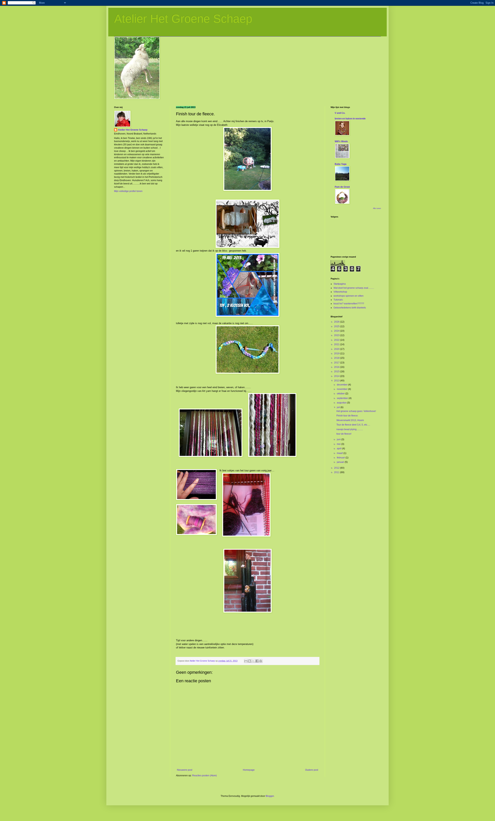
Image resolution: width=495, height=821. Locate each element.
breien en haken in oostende (350, 118)
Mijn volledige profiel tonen (128, 191)
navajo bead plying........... (349, 429)
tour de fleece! (343, 433)
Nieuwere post (184, 770)
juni (339, 439)
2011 (337, 472)
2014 (337, 376)
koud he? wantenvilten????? (349, 303)
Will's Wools (341, 141)
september (343, 398)
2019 (337, 353)
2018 (337, 358)
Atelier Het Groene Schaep (183, 18)
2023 (337, 335)
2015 (337, 371)
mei (339, 444)
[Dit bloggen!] (250, 661)
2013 (337, 380)
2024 (337, 331)
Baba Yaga (340, 164)
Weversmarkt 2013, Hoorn (350, 420)
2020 (337, 349)
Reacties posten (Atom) (204, 775)
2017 (337, 362)
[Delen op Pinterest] (261, 661)
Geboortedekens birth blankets (350, 307)
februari (341, 457)
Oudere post (311, 770)
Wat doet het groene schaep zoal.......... (354, 288)
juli (339, 407)
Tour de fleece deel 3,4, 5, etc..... (353, 424)
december (342, 384)
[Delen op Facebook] (257, 661)
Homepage (249, 770)
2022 (337, 340)
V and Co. (340, 113)
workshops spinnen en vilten (349, 295)
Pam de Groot (342, 187)
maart (340, 453)
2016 (337, 367)
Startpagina (340, 284)
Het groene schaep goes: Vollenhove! (356, 411)
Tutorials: (338, 299)
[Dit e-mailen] (246, 661)
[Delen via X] (253, 661)
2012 (337, 468)
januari (341, 462)
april (339, 448)
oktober (341, 393)
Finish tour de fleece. (347, 415)
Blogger (270, 796)
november (342, 389)
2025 (337, 326)
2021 (337, 344)
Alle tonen (377, 208)
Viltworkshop (340, 291)
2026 (337, 321)
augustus (342, 402)
